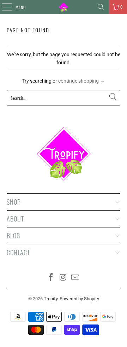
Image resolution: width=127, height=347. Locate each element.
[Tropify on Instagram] (63, 277)
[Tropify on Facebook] (51, 277)
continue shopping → (81, 81)
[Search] (101, 7)
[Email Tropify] (75, 277)
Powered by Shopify (79, 298)
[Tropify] (63, 7)
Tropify (51, 298)
